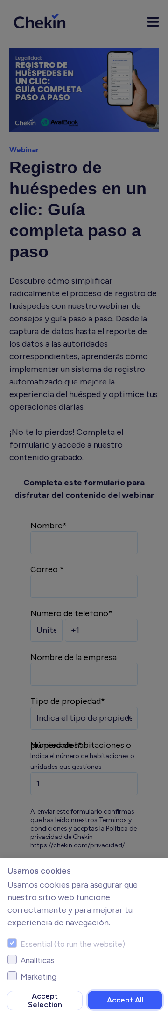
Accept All (125, 999)
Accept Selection (45, 1000)
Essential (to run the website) (73, 944)
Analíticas (38, 960)
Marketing (38, 976)
